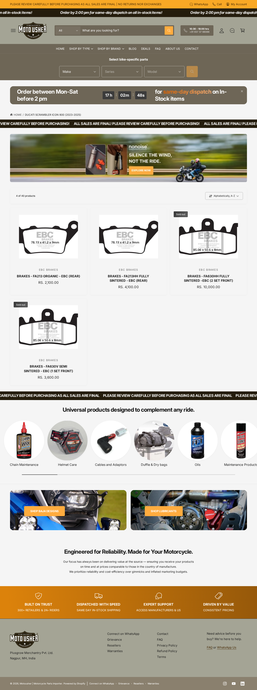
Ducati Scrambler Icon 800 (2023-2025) (53, 114)
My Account (239, 4)
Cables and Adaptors (110, 465)
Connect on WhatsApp (123, 634)
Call (219, 4)
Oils (197, 465)
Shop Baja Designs (44, 511)
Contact (162, 634)
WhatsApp (201, 4)
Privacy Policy (167, 645)
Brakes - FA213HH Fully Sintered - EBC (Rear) (128, 278)
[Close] (242, 91)
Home (18, 114)
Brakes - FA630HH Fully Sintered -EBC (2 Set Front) (208, 278)
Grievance (114, 639)
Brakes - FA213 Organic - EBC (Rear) (48, 276)
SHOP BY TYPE (79, 48)
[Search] (192, 71)
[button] (13, 30)
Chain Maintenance (24, 465)
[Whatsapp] (232, 30)
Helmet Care (67, 465)
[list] (128, 602)
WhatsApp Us (226, 647)
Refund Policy (167, 651)
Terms (161, 657)
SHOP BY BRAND (109, 48)
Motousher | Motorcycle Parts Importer (41, 683)
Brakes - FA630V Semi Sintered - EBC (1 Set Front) (48, 368)
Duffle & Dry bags (154, 465)
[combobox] (127, 30)
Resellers (114, 645)
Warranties (115, 651)
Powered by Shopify (74, 683)
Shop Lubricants (163, 511)
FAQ (160, 639)
